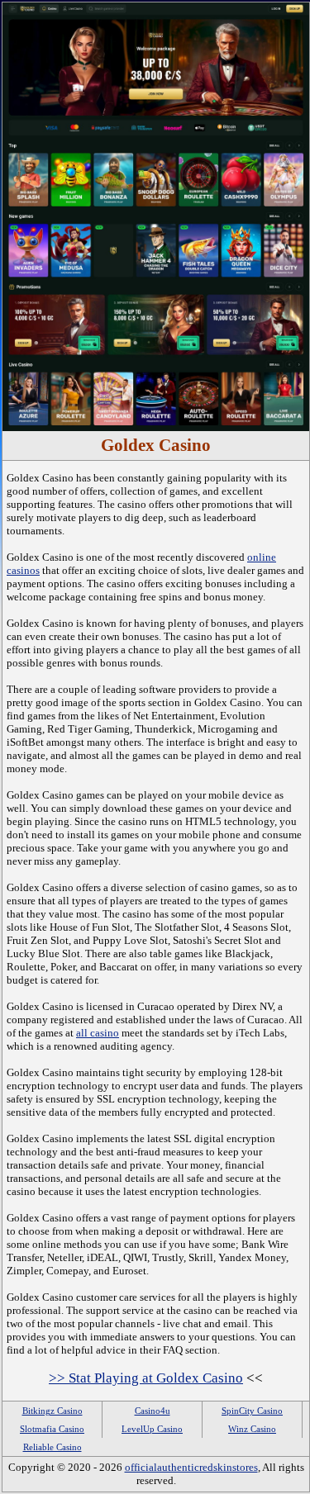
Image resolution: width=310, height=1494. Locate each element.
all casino (97, 1033)
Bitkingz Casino (52, 1411)
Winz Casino (252, 1429)
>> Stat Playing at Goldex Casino (146, 1378)
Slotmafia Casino (52, 1429)
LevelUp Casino (152, 1429)
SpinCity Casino (252, 1411)
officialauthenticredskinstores (191, 1467)
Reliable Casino (52, 1447)
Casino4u (152, 1411)
